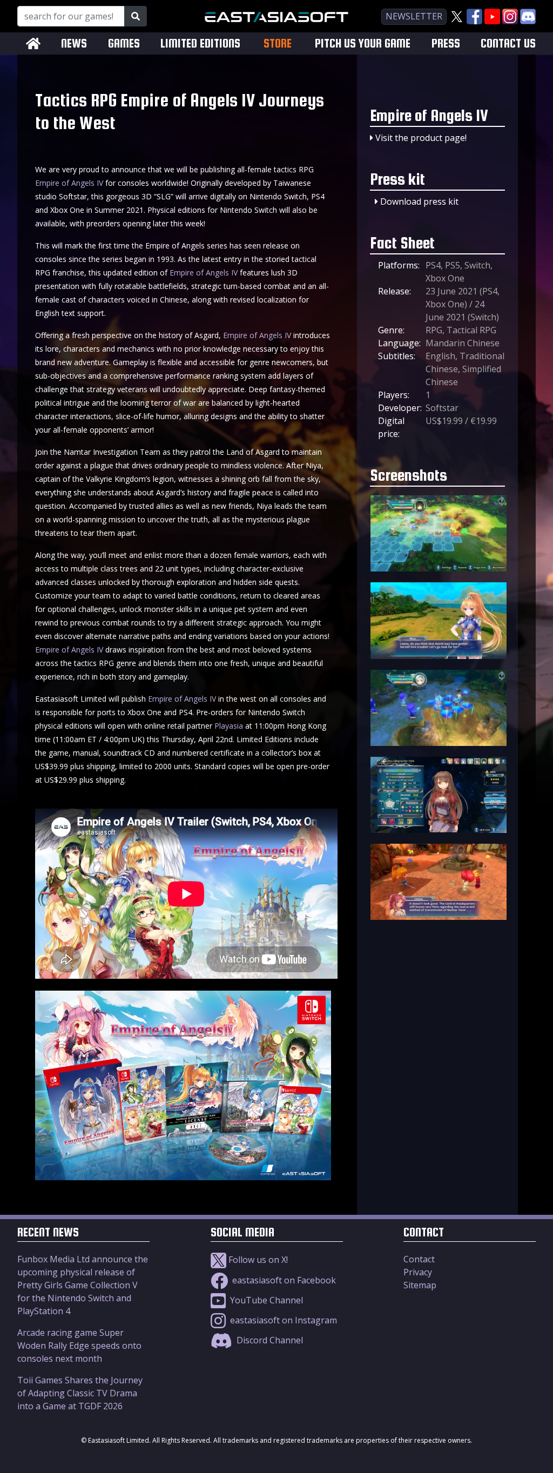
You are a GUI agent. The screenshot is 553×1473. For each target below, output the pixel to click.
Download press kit (419, 201)
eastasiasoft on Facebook (283, 1280)
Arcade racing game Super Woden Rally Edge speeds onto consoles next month (79, 1345)
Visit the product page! (421, 138)
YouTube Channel (265, 1300)
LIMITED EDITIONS (200, 43)
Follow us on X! (257, 1260)
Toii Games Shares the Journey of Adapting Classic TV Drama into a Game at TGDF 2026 (80, 1393)
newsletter (414, 16)
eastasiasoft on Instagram (282, 1320)
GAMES (124, 43)
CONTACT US (508, 43)
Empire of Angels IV (69, 183)
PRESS (445, 43)
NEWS (74, 43)
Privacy (417, 1272)
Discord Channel (268, 1340)
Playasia (228, 726)
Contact (419, 1259)
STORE (278, 43)
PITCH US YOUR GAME (362, 43)
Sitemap (419, 1285)
